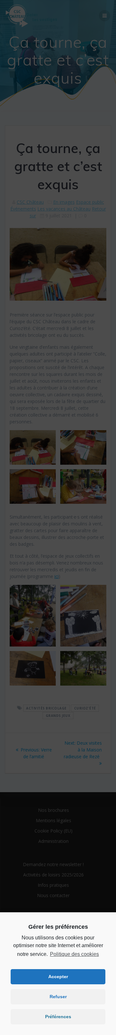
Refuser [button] (58, 996)
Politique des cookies (74, 954)
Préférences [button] (58, 1016)
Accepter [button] (58, 976)
